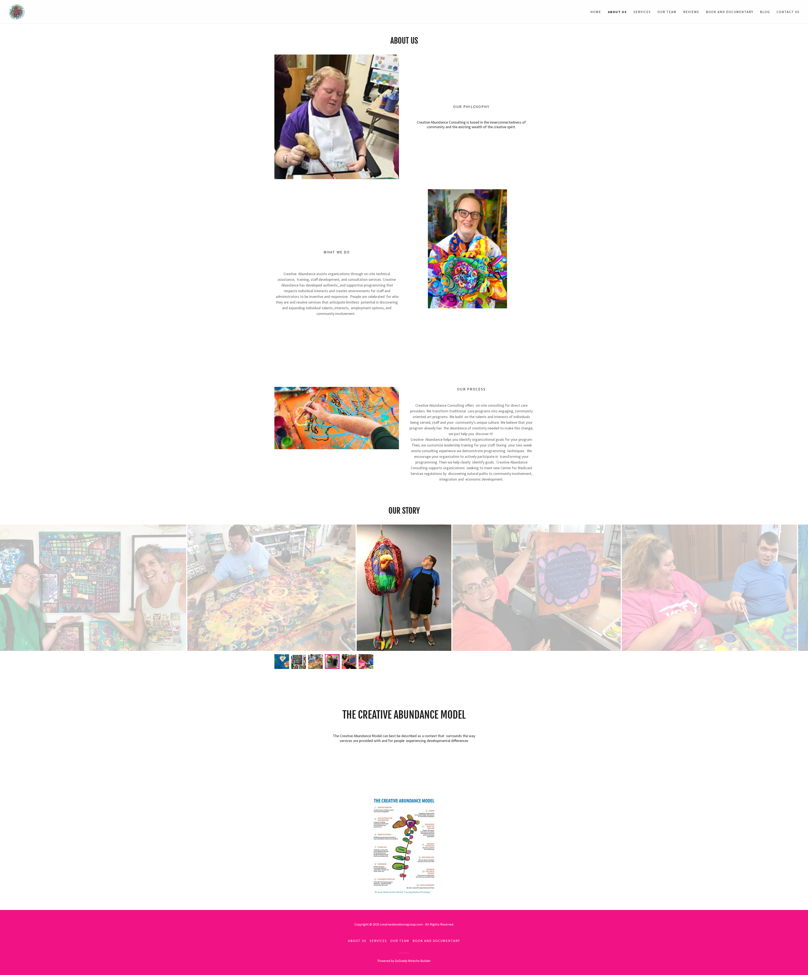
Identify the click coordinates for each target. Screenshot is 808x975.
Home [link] (595, 12)
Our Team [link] (667, 12)
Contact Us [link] (788, 12)
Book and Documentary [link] (729, 12)
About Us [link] (617, 12)
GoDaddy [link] (401, 961)
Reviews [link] (691, 12)
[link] (16, 11)
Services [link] (642, 12)
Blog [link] (765, 12)
